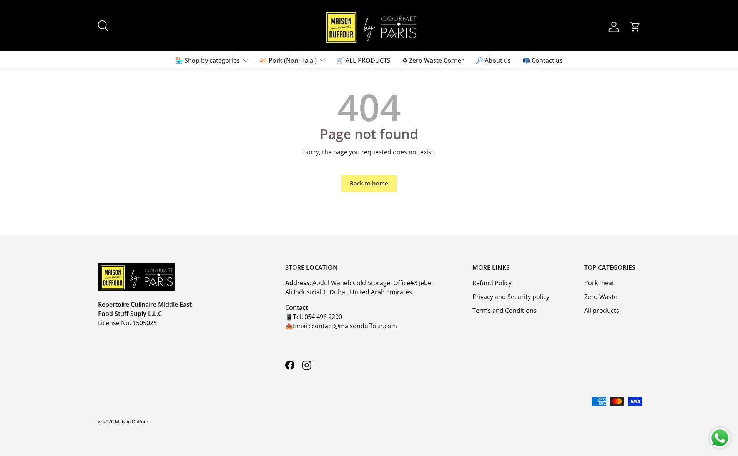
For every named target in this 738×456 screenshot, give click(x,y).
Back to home (369, 183)
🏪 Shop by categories (207, 60)
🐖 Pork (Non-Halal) (288, 60)
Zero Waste (600, 296)
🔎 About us (493, 60)
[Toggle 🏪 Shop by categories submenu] (245, 60)
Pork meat (599, 283)
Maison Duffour (131, 421)
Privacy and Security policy (510, 296)
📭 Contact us (542, 60)
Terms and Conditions (504, 310)
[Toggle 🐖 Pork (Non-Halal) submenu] (322, 60)
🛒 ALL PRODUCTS (363, 60)
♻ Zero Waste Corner (433, 60)
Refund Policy (492, 283)
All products (601, 310)
